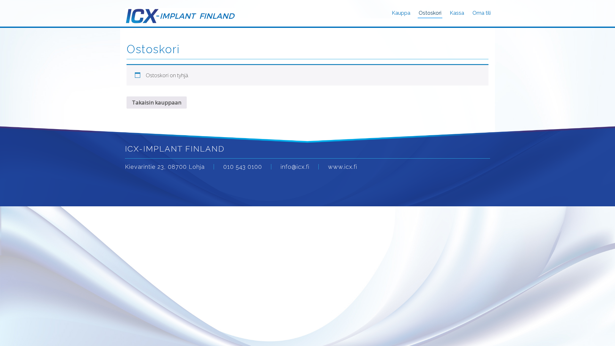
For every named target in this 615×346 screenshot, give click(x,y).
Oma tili (481, 13)
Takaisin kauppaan (156, 102)
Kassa (457, 13)
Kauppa (401, 13)
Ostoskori (430, 13)
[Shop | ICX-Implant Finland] (180, 13)
